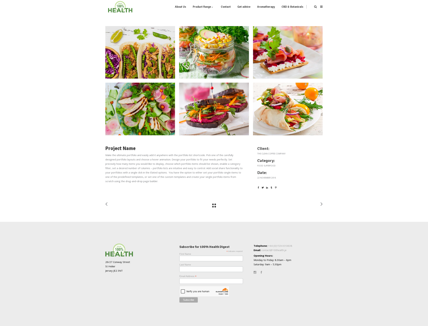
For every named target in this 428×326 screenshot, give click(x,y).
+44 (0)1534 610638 (280, 245)
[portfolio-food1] (288, 109)
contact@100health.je (274, 250)
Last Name (185, 264)
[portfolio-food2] (214, 109)
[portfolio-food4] (288, 52)
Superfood (270, 165)
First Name (185, 254)
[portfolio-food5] (214, 52)
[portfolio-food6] (140, 52)
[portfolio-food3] (140, 109)
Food (260, 165)
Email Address (187, 276)
